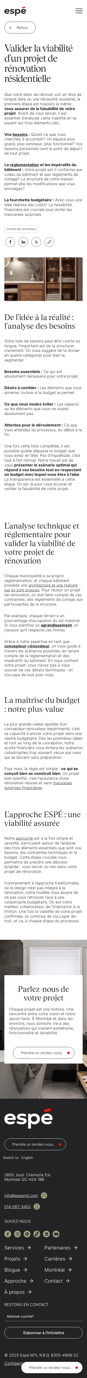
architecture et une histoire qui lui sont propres (41, 587)
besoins (20, 134)
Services (14, 1248)
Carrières (54, 1259)
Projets (12, 1259)
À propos (14, 1292)
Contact (53, 1281)
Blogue (12, 1270)
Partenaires (57, 1248)
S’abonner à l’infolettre (43, 1332)
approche (24, 838)
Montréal (54, 1270)
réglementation (24, 164)
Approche (15, 1281)
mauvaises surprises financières (38, 785)
